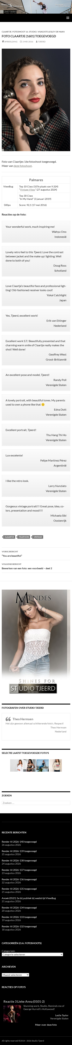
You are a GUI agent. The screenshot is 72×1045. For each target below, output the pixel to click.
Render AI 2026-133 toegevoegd (19, 916)
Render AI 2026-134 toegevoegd (19, 907)
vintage (38, 537)
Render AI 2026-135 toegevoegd (19, 888)
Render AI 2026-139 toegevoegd (19, 851)
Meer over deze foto (46, 1024)
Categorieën (8, 950)
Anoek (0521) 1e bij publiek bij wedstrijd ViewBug (29, 898)
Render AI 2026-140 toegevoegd (19, 841)
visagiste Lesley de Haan (51, 31)
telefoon (24, 537)
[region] (36, 7)
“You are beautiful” (12, 553)
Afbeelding (11, 41)
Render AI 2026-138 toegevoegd (19, 860)
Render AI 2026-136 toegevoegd (19, 879)
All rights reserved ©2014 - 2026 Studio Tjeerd (23, 1040)
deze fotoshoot (23, 165)
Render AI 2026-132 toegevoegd (19, 926)
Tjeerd (41, 41)
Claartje (7, 31)
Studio (33, 31)
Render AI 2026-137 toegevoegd (19, 869)
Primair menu (68, 18)
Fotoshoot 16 (20, 31)
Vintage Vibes (27, 189)
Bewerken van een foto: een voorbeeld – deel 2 (27, 566)
